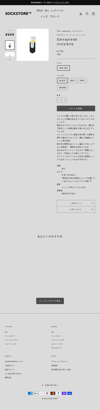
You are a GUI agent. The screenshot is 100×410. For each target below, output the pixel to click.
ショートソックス (11, 340)
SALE (40, 10)
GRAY (82, 80)
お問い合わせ (76, 209)
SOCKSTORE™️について (14, 361)
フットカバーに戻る (52, 301)
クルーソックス (10, 344)
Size (59, 63)
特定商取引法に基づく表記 (61, 369)
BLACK (62, 80)
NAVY (72, 80)
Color (60, 75)
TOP (58, 31)
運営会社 (8, 377)
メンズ (44, 16)
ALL (47, 10)
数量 (59, 95)
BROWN (62, 87)
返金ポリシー (10, 369)
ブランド (55, 16)
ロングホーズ (56, 348)
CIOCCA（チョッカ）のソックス (71, 35)
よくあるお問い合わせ (13, 374)
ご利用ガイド (76, 203)
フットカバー (77, 31)
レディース (57, 10)
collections (66, 31)
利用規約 (54, 365)
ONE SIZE (63, 68)
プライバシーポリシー (59, 361)
